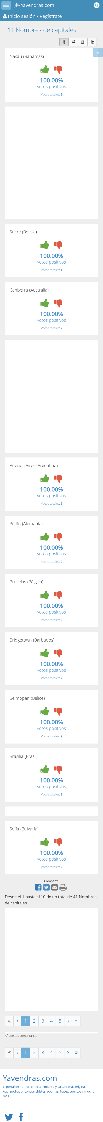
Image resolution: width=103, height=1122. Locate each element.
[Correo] (55, 889)
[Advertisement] (51, 162)
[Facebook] (39, 889)
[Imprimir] (63, 889)
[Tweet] (47, 889)
